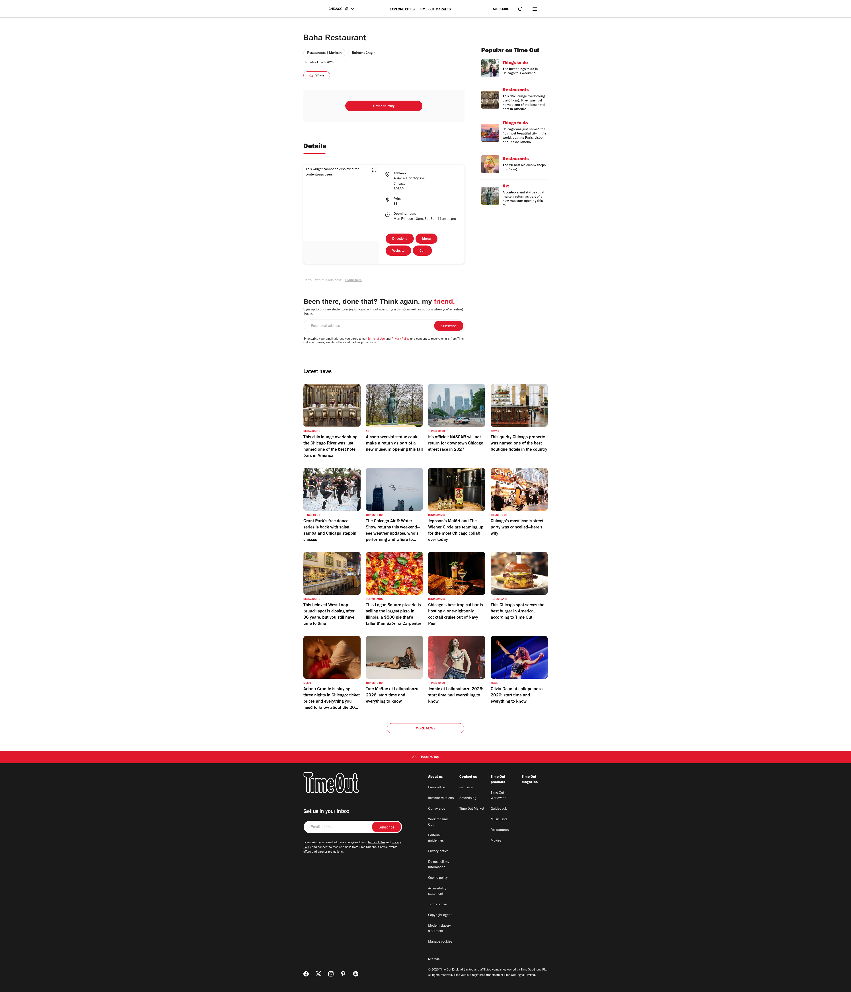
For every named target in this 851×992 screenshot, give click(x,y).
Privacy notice (438, 851)
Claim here (353, 280)
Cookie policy (438, 878)
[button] (374, 169)
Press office (436, 787)
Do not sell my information (438, 864)
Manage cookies (440, 942)
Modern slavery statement (439, 928)
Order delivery (383, 106)
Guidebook (499, 809)
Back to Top (430, 757)
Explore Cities (402, 10)
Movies (496, 841)
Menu (426, 239)
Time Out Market (471, 809)
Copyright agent (440, 915)
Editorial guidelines (436, 838)
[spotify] (355, 973)
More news (425, 729)
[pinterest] (343, 973)
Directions (399, 239)
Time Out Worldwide (498, 795)
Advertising (467, 798)
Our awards (436, 809)
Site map (433, 959)
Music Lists (499, 819)
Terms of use (437, 904)
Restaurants (500, 830)
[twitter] (318, 973)
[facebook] (306, 973)
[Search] (520, 9)
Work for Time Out (438, 822)
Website (398, 251)
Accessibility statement (437, 891)
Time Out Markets (435, 10)
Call (422, 251)
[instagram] (331, 973)
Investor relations (441, 798)
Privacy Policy (400, 339)
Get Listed (466, 787)
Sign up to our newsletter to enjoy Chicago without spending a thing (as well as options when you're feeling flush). (383, 312)
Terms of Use (376, 339)
